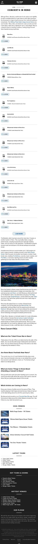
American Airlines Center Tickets (11, 501)
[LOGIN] (36, 2)
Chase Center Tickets (8, 503)
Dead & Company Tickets (10, 483)
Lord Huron (13, 293)
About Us (13, 539)
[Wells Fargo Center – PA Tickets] (5, 414)
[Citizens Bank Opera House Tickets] (5, 421)
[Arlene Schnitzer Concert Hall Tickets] (5, 437)
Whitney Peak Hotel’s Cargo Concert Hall (22, 22)
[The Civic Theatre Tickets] (5, 445)
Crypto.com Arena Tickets (10, 498)
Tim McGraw (16, 256)
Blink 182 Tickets (7, 463)
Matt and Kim (25, 305)
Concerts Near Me (24, 396)
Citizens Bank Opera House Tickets (21, 419)
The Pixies (32, 295)
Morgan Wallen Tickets (9, 465)
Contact (19, 539)
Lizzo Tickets (6, 484)
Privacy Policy (6, 539)
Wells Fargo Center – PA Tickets (20, 411)
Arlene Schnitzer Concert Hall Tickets (22, 435)
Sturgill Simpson (15, 296)
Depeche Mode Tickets (9, 478)
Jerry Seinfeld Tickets (8, 481)
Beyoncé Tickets (7, 480)
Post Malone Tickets (8, 462)
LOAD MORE (19, 234)
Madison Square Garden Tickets (11, 500)
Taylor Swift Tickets (8, 458)
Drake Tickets (6, 460)
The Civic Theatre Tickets (18, 442)
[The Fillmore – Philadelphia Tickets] (5, 429)
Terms (18, 541)
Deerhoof (3, 309)
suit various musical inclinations (24, 318)
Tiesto (35, 296)
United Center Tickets (8, 497)
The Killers (4, 258)
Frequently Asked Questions (29, 539)
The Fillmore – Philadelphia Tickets (21, 427)
